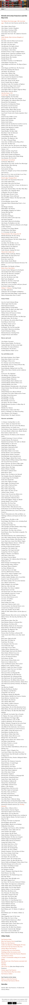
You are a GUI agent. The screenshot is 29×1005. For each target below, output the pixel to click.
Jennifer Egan (4, 95)
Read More (19, 1003)
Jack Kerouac (4, 160)
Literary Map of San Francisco (8, 948)
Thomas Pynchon (5, 234)
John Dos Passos (5, 93)
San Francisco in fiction (7, 955)
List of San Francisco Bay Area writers (10, 972)
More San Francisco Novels (8, 941)
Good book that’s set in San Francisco (10, 950)
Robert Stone (4, 268)
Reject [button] (14, 1003)
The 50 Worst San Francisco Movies (10, 980)
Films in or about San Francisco (9, 979)
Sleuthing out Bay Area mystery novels (11, 952)
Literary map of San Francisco (8, 970)
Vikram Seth (4, 252)
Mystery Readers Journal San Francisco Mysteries (13, 953)
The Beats (3, 964)
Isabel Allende (4, 37)
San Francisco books (6, 939)
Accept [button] (9, 1003)
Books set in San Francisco (8, 943)
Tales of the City (5, 966)
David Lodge (4, 178)
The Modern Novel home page (8, 21)
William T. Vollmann (6, 288)
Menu (2, 9)
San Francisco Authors (6, 973)
